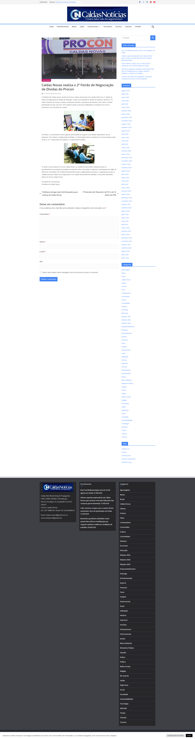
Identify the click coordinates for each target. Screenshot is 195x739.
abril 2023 (125, 224)
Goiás (82, 27)
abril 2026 (125, 104)
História (124, 360)
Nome (43, 242)
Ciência (124, 283)
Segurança (125, 410)
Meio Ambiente (127, 380)
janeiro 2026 (126, 114)
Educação (125, 313)
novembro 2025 (127, 121)
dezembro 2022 (127, 238)
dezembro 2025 (127, 117)
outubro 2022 (126, 244)
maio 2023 (125, 221)
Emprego (125, 330)
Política (118, 27)
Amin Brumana (56, 93)
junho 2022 (125, 258)
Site (41, 261)
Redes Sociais (126, 397)
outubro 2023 (126, 204)
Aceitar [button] (189, 735)
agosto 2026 (126, 91)
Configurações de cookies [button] (175, 735)
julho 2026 (125, 94)
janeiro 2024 (126, 194)
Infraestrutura (126, 370)
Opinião (138, 27)
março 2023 (125, 228)
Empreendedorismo (128, 327)
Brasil (74, 27)
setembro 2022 (127, 248)
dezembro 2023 (127, 198)
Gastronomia (126, 350)
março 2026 (125, 107)
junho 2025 (125, 137)
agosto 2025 (126, 131)
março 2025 (125, 147)
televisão (124, 427)
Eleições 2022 (126, 316)
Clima (123, 290)
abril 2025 (125, 144)
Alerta (123, 273)
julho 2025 (125, 134)
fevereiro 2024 (126, 191)
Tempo (124, 430)
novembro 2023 (127, 201)
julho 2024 (125, 174)
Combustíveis (126, 293)
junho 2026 (125, 97)
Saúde (124, 407)
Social (123, 414)
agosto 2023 (126, 211)
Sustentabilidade (127, 420)
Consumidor (126, 296)
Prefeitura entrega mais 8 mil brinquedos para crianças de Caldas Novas (60, 193)
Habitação (125, 357)
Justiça (124, 377)
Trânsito (124, 434)
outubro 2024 (126, 164)
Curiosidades (126, 303)
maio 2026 (125, 101)
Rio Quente (108, 27)
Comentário (45, 214)
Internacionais (63, 27)
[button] (99, 26)
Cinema (124, 286)
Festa (123, 343)
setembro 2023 (127, 208)
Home (51, 27)
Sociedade (125, 417)
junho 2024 (125, 178)
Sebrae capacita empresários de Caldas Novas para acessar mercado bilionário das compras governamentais (137, 58)
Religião (124, 400)
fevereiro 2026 (126, 111)
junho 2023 (125, 218)
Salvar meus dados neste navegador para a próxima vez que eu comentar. (70, 272)
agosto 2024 (126, 171)
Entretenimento (127, 333)
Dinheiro (124, 306)
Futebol (124, 347)
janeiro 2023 (126, 234)
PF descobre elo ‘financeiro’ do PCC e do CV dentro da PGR (99, 193)
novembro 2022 (127, 241)
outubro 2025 (126, 124)
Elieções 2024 (126, 323)
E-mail (43, 252)
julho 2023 (125, 214)
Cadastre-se (125, 449)
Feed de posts (126, 456)
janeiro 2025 (126, 154)
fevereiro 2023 (126, 231)
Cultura (124, 300)
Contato (128, 27)
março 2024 (125, 188)
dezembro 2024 (127, 157)
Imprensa (125, 363)
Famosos (125, 340)
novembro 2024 (127, 161)
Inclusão (124, 367)
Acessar (124, 452)
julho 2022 (125, 255)
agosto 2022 (126, 251)
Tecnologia (125, 424)
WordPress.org (126, 462)
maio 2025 (125, 141)
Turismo (124, 437)
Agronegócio (126, 270)
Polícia (124, 390)
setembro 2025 (127, 127)
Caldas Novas (92, 27)
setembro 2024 (127, 168)
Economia (125, 310)
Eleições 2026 (126, 320)
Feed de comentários (129, 459)
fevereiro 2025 (126, 151)
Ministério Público (127, 383)
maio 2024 (125, 181)
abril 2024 (125, 184)
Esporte (124, 337)
